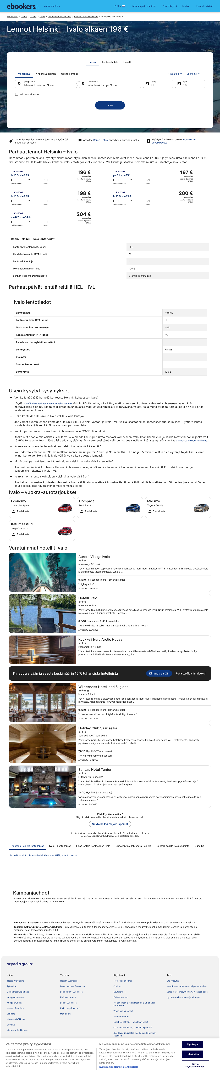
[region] (110, 1056)
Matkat (186, 6)
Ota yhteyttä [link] (173, 980)
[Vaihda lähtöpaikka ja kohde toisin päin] (78, 83)
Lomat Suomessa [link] (68, 1002)
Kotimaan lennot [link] (68, 997)
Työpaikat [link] (11, 986)
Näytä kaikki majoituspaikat (110, 824)
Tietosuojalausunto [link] (122, 980)
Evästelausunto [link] (120, 997)
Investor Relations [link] (15, 1008)
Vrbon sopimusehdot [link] (123, 1011)
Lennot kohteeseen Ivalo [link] (86, 16)
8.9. (185, 85)
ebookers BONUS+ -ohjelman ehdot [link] (130, 1022)
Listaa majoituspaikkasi (144, 6)
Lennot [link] (24, 16)
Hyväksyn (192, 1044)
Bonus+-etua (100, 140)
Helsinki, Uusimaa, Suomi (39, 85)
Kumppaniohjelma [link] (15, 997)
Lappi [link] (42, 16)
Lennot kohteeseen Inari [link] (59, 16)
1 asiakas (173, 73)
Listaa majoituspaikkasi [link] (18, 991)
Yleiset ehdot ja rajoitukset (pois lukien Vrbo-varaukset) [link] (134, 1004)
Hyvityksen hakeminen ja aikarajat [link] (183, 997)
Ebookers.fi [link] (12, 16)
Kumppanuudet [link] (14, 1002)
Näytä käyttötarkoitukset (195, 1065)
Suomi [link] (33, 16)
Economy (192, 73)
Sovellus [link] (11, 1024)
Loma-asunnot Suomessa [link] (72, 986)
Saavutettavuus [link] (121, 1016)
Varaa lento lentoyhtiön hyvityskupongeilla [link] (187, 991)
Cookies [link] (117, 986)
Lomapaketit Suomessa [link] (71, 991)
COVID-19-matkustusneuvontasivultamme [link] (48, 403)
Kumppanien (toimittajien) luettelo (118, 1066)
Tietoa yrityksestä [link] (15, 980)
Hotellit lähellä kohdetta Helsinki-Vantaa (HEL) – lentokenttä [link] (43, 855)
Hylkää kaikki (193, 1054)
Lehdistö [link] (11, 1013)
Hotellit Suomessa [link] (69, 980)
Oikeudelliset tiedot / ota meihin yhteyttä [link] (132, 1027)
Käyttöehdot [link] (119, 991)
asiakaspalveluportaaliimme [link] (191, 440)
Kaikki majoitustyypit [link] (70, 1008)
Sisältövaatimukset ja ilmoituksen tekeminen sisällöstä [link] (134, 1034)
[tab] (92, 62)
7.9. (153, 85)
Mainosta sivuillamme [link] (17, 1030)
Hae (110, 105)
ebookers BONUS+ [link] (16, 1019)
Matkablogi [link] (65, 1013)
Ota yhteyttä (170, 6)
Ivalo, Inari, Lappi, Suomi (102, 85)
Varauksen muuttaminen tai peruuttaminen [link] (187, 986)
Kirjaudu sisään (204, 6)
